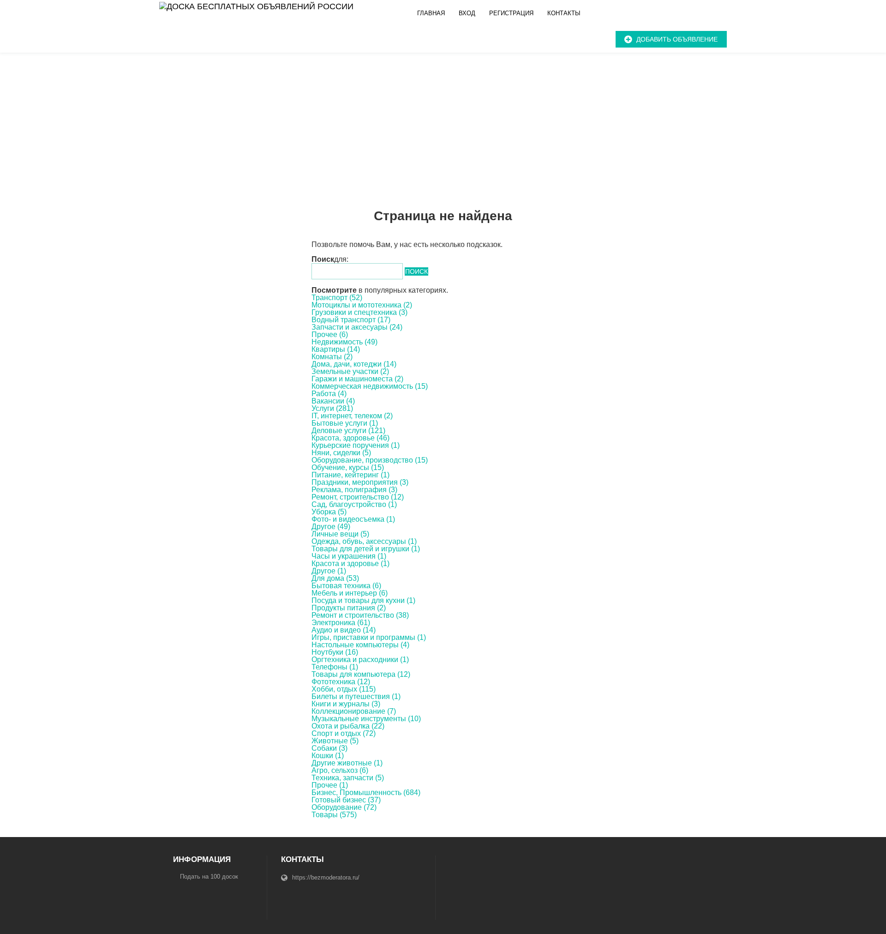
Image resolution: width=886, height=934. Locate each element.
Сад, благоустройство (354, 504)
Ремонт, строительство (357, 497)
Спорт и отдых (343, 733)
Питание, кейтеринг (350, 475)
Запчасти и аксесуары (356, 327)
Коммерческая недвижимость (369, 386)
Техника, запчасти (347, 778)
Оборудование (344, 807)
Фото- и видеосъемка (353, 519)
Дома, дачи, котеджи (353, 364)
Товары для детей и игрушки (365, 549)
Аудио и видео (343, 630)
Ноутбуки (334, 652)
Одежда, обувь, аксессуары (364, 541)
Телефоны (334, 667)
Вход (467, 13)
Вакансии (333, 401)
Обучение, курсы (347, 467)
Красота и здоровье (350, 563)
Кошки (327, 755)
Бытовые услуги (344, 423)
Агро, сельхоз (339, 770)
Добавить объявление (677, 39)
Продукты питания (348, 608)
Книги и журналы (345, 704)
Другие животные (347, 763)
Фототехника (340, 682)
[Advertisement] (443, 122)
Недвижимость (344, 342)
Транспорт (336, 297)
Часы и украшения (348, 556)
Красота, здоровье (350, 438)
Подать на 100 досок (209, 876)
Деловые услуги (348, 430)
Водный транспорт (350, 320)
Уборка (329, 512)
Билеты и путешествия (356, 696)
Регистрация (511, 13)
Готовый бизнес (346, 800)
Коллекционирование (353, 711)
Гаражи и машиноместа (357, 379)
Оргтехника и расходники (360, 659)
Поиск (416, 271)
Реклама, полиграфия (354, 490)
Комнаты (332, 357)
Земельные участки (350, 371)
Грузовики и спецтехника (359, 312)
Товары (334, 815)
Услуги (332, 408)
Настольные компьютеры (360, 645)
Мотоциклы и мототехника (361, 305)
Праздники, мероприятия (359, 482)
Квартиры (335, 349)
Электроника (340, 623)
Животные (335, 741)
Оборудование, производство (369, 460)
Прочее (329, 334)
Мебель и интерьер (349, 593)
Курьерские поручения (355, 445)
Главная (431, 13)
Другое (330, 526)
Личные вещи (340, 534)
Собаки (329, 748)
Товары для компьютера (360, 674)
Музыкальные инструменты (366, 719)
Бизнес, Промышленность (365, 792)
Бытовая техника (346, 586)
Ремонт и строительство (360, 615)
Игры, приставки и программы (368, 637)
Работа (329, 394)
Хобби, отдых (343, 689)
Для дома (335, 578)
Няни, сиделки (341, 453)
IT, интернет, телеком (352, 416)
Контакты (564, 13)
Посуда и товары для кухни (363, 600)
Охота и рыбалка (347, 726)
